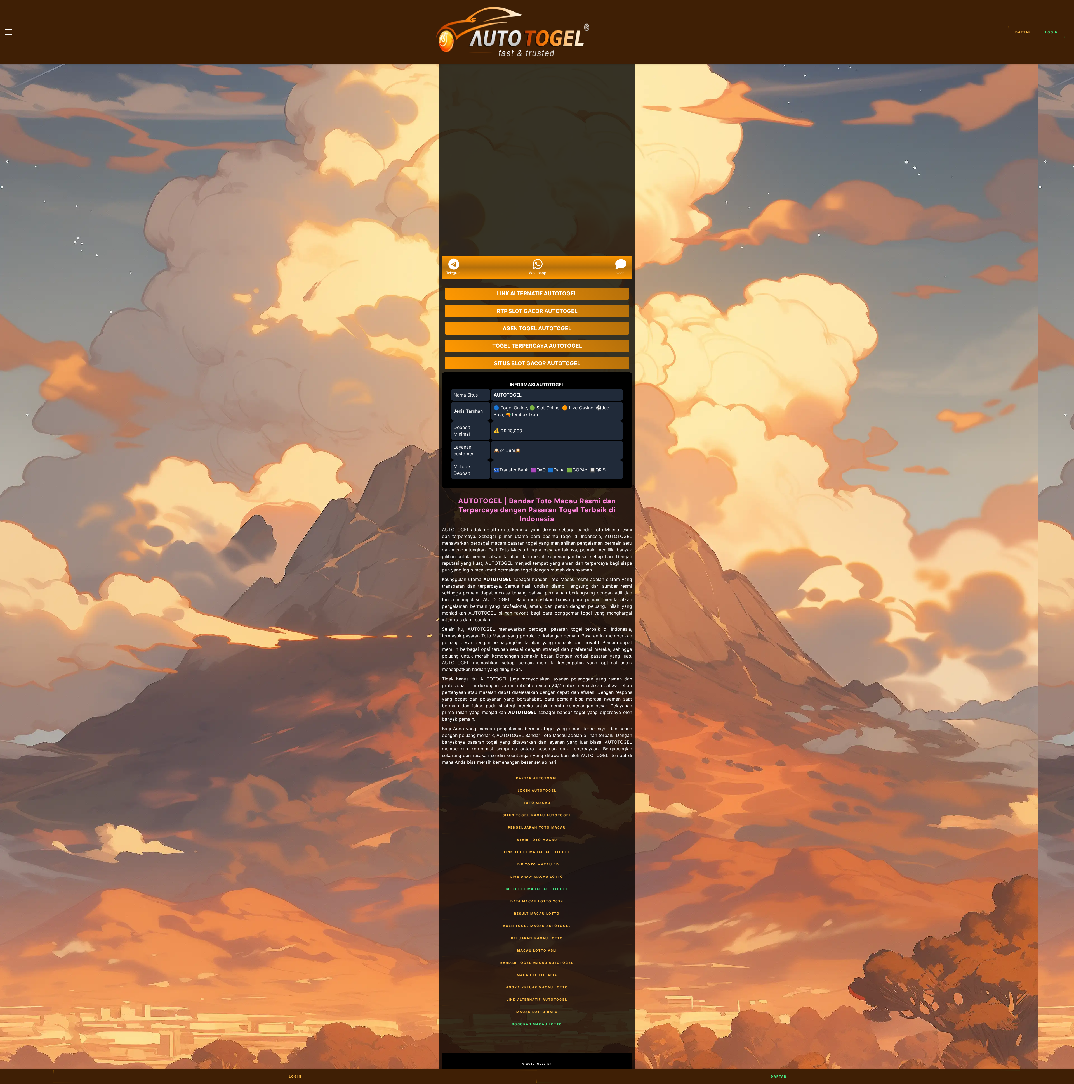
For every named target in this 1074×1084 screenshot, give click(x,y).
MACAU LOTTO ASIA (537, 975)
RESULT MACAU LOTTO (537, 913)
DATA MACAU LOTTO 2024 (537, 901)
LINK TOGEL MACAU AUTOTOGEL (537, 852)
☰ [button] (8, 32)
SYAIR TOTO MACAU (537, 840)
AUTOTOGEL (508, 395)
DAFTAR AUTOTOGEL (537, 778)
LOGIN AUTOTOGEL (537, 791)
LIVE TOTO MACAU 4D (537, 864)
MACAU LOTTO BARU (537, 1012)
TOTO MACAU (536, 803)
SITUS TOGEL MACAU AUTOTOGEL (537, 815)
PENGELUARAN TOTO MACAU (537, 827)
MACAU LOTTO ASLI (537, 950)
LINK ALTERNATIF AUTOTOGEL (537, 1000)
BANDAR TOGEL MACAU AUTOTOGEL (536, 963)
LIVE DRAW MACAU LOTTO (536, 877)
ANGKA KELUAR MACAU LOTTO (537, 987)
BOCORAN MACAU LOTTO (537, 1024)
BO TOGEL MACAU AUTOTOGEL (537, 889)
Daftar (1023, 32)
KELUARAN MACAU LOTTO (537, 938)
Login (1051, 32)
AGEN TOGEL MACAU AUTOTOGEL (537, 926)
